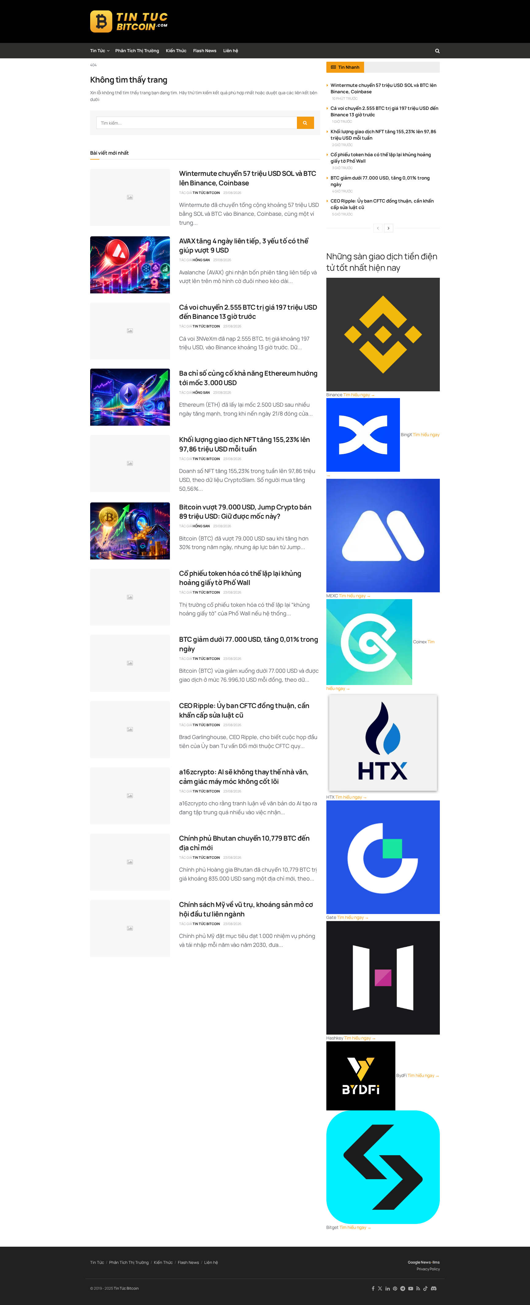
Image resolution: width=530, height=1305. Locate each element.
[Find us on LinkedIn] (388, 1288)
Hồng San (201, 260)
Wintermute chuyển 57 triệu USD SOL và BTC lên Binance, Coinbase (247, 178)
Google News (419, 1262)
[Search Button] (437, 50)
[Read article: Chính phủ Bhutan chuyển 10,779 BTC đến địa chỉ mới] (130, 862)
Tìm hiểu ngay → (359, 394)
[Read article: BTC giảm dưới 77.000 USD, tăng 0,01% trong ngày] (130, 663)
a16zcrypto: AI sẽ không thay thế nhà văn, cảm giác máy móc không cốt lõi (244, 776)
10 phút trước (345, 98)
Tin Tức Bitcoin (206, 192)
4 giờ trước (342, 191)
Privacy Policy (428, 1269)
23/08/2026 (232, 192)
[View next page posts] (388, 228)
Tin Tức (97, 50)
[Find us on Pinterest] (395, 1288)
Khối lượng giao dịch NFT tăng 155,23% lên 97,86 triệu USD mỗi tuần (244, 444)
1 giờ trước (342, 121)
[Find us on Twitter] (380, 1288)
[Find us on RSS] (418, 1288)
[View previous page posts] (377, 228)
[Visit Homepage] (129, 21)
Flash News (205, 50)
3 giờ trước (342, 167)
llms (436, 1262)
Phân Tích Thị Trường (137, 50)
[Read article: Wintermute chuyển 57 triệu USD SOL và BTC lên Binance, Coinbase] (130, 197)
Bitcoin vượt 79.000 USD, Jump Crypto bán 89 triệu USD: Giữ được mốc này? (245, 511)
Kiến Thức (176, 50)
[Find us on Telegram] (402, 1288)
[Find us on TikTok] (425, 1288)
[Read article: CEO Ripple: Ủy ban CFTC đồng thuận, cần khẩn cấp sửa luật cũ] (130, 729)
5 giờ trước (342, 214)
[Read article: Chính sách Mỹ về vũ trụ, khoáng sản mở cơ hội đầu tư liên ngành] (130, 928)
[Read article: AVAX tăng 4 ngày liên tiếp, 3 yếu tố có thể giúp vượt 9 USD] (130, 264)
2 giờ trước (342, 144)
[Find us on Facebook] (373, 1288)
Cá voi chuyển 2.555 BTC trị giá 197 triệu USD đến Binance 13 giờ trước (248, 312)
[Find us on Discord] (434, 1288)
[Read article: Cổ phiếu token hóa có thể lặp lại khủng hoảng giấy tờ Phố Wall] (130, 597)
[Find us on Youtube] (410, 1288)
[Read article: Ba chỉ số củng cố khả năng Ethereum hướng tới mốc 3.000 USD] (130, 397)
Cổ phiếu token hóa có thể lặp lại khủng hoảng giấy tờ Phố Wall (240, 578)
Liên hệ (230, 50)
